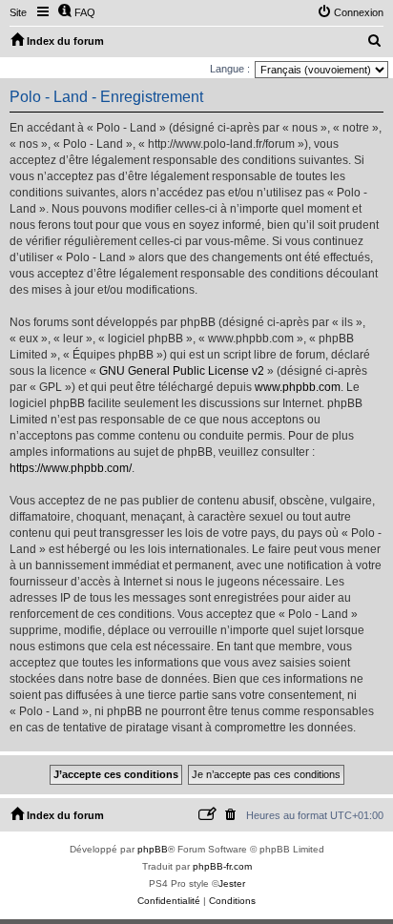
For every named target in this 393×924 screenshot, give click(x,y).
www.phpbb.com (298, 387)
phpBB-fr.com (222, 866)
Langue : (230, 68)
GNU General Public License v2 (181, 371)
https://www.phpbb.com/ (71, 468)
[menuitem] (76, 12)
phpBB (152, 849)
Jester (231, 883)
